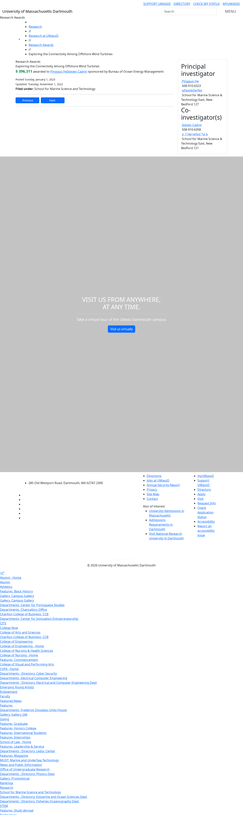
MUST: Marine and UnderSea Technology (29, 760)
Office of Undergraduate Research (25, 769)
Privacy (152, 489)
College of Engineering (16, 641)
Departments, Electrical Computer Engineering (33, 678)
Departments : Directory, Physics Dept (27, 774)
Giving (4, 719)
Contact (152, 499)
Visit (200, 499)
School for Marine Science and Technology (30, 792)
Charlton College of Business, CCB (24, 614)
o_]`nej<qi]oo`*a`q (195, 134)
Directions (154, 476)
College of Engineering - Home (22, 646)
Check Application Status (205, 512)
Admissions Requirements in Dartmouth (161, 524)
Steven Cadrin (77, 71)
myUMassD (231, 4)
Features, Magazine (14, 756)
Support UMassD (157, 4)
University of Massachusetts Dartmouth (67, 475)
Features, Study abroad (16, 810)
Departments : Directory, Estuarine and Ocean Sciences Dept (43, 797)
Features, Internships (15, 737)
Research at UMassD (43, 36)
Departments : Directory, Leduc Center (27, 751)
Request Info (206, 503)
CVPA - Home (9, 669)
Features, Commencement (19, 660)
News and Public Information (21, 765)
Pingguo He (58, 71)
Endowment (8, 692)
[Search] (213, 11)
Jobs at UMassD (158, 480)
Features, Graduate (14, 724)
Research (35, 27)
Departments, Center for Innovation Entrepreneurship (39, 619)
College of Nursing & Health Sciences (26, 651)
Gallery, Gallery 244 (13, 714)
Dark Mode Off (121, 559)
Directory (182, 4)
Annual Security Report (163, 485)
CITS (3, 623)
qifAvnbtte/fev (192, 90)
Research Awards (41, 45)
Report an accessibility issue (206, 530)
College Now (9, 628)
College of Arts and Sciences (20, 632)
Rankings (6, 783)
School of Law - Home (15, 742)
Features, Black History (16, 591)
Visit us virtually (121, 329)
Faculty (5, 696)
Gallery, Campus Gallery (17, 596)
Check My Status (206, 4)
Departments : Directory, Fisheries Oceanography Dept (39, 801)
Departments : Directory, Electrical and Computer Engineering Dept (48, 683)
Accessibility (206, 521)
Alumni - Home (10, 578)
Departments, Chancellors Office (23, 609)
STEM (4, 806)
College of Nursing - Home (19, 655)
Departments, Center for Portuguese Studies (32, 605)
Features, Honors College (18, 728)
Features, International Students (23, 733)
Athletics (6, 587)
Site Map (153, 494)
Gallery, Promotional (14, 778)
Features (6, 705)
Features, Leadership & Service (22, 746)
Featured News (11, 701)
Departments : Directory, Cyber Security (28, 673)
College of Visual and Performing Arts (27, 664)
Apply (201, 494)
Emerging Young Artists (17, 687)
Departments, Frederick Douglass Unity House (33, 710)
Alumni (5, 582)
